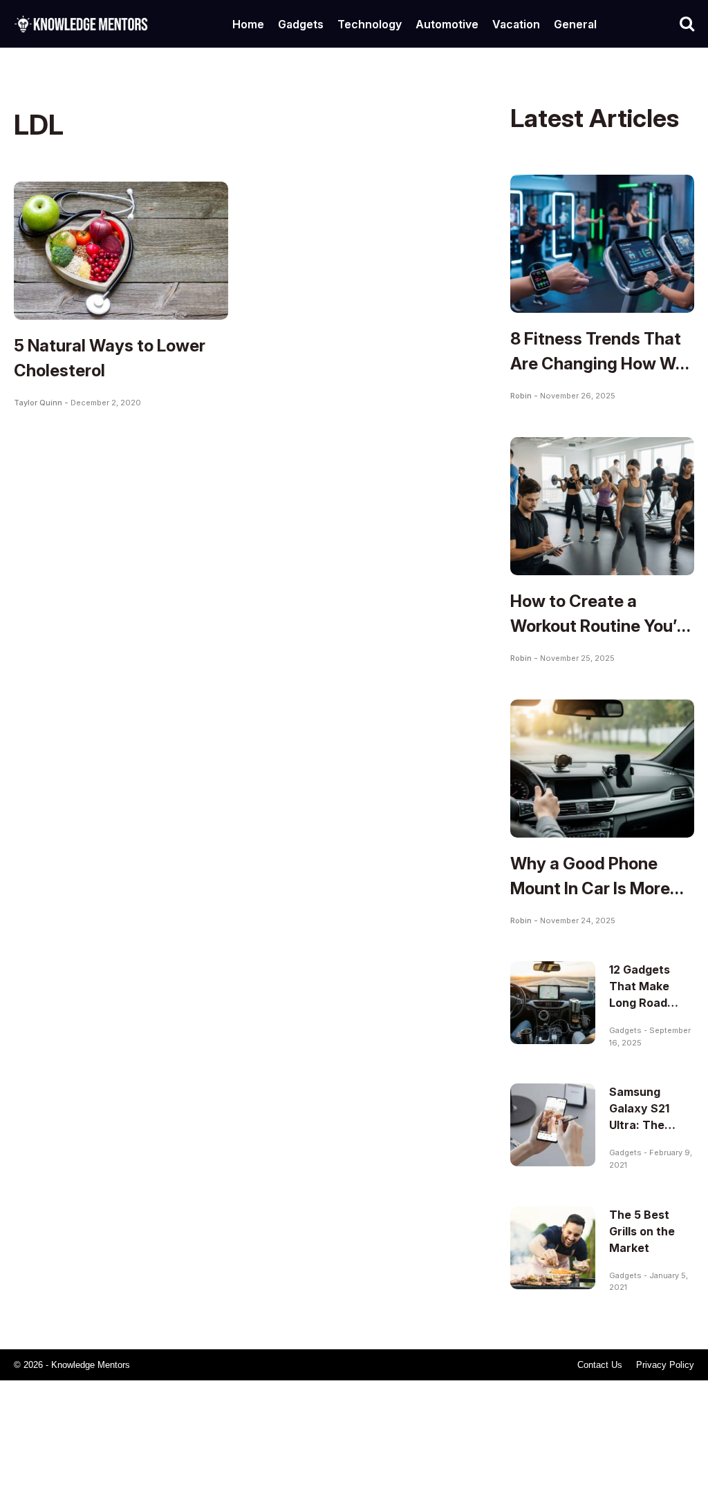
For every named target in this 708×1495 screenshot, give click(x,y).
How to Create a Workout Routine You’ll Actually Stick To (597, 626)
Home (248, 24)
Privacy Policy (665, 1365)
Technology (369, 24)
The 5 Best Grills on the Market (642, 1231)
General (575, 24)
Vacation (516, 24)
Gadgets (301, 24)
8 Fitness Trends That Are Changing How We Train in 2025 (597, 363)
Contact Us (599, 1365)
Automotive (447, 24)
